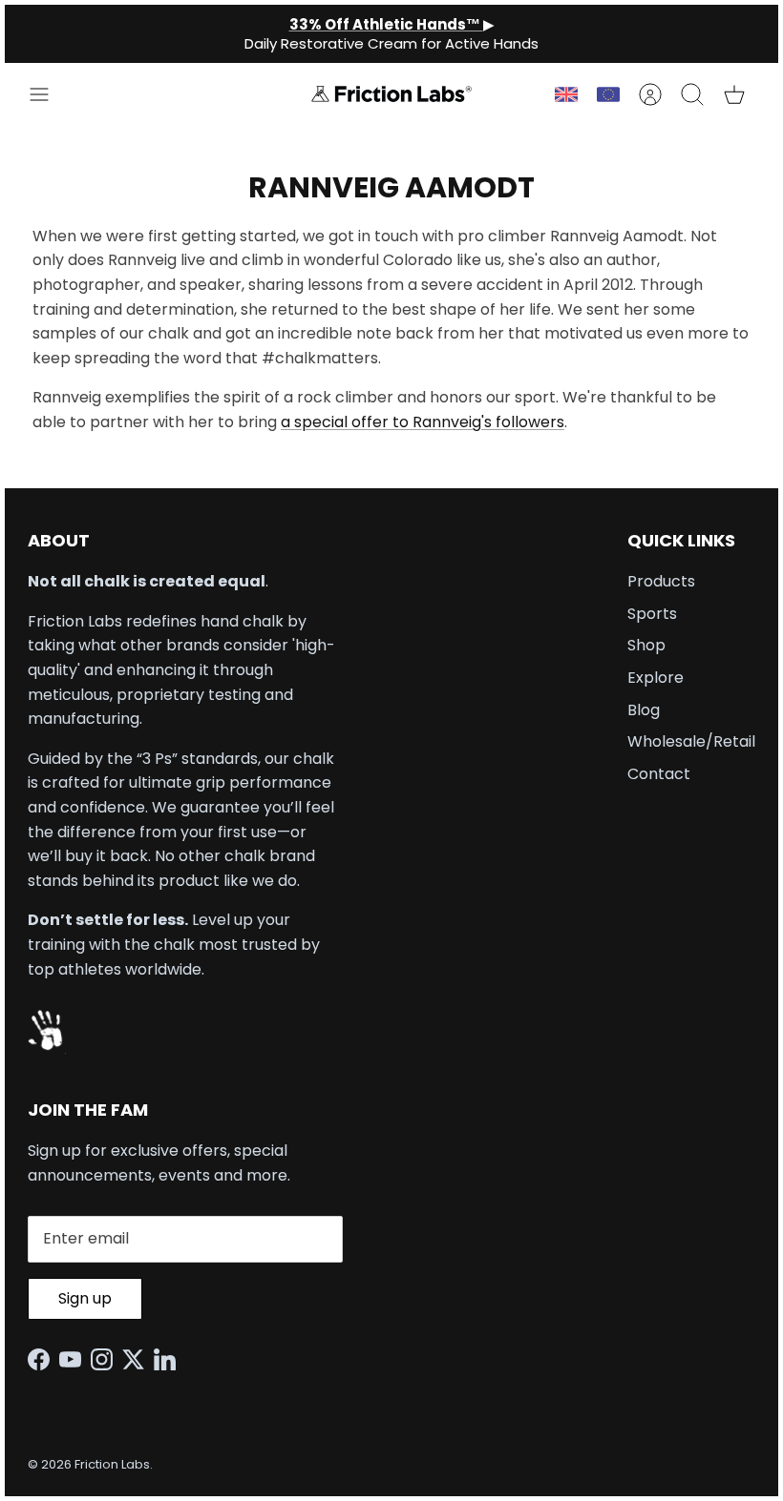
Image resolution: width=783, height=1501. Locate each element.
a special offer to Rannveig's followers (422, 422)
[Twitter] (138, 1359)
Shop (646, 645)
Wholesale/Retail (691, 741)
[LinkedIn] (169, 1359)
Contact (658, 774)
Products (661, 581)
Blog (643, 710)
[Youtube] (75, 1359)
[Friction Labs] (391, 94)
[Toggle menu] (49, 94)
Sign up (85, 1298)
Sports (652, 614)
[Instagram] (106, 1359)
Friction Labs (112, 1464)
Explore (655, 678)
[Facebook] (43, 1359)
